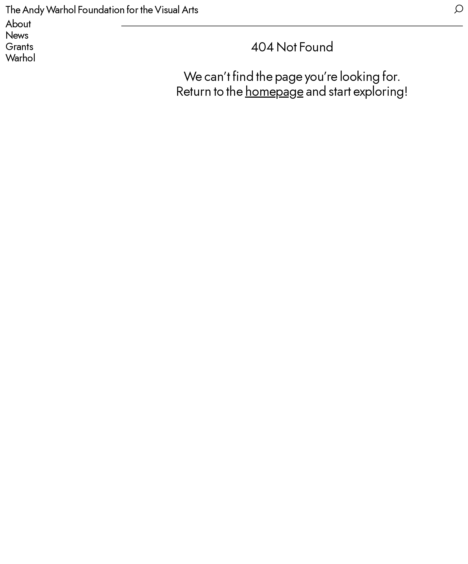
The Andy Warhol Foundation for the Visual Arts (101, 9)
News (16, 35)
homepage (274, 91)
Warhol (20, 58)
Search (458, 8)
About (18, 23)
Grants (19, 46)
